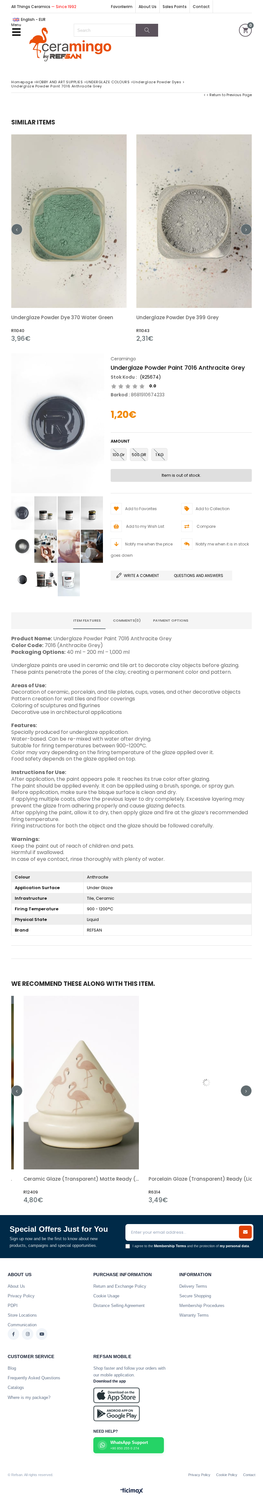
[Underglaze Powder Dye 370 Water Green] (69, 221)
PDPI (13, 1305)
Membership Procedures (202, 1305)
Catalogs (16, 1387)
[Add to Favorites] (69, 238)
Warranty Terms (194, 1315)
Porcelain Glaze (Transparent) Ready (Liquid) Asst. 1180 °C (130, 1179)
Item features (87, 620)
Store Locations (22, 1315)
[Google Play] (116, 1413)
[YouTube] (41, 1334)
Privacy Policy (21, 1295)
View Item (98, 238)
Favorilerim (121, 6)
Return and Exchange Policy (119, 1286)
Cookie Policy (226, 1475)
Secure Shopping (195, 1295)
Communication (22, 1324)
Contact (201, 6)
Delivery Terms (193, 1286)
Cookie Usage (106, 1295)
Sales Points (175, 6)
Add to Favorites (129, 1099)
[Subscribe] (245, 1232)
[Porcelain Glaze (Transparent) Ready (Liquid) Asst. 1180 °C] (130, 1082)
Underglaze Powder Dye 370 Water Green (62, 317)
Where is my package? (29, 1397)
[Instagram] (27, 1334)
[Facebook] (13, 1334)
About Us (148, 6)
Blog (12, 1368)
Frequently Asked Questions (34, 1377)
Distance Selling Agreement (119, 1305)
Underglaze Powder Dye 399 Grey (177, 317)
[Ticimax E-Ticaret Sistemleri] (131, 1491)
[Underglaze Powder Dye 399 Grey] (194, 221)
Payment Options (170, 620)
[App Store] (116, 1395)
